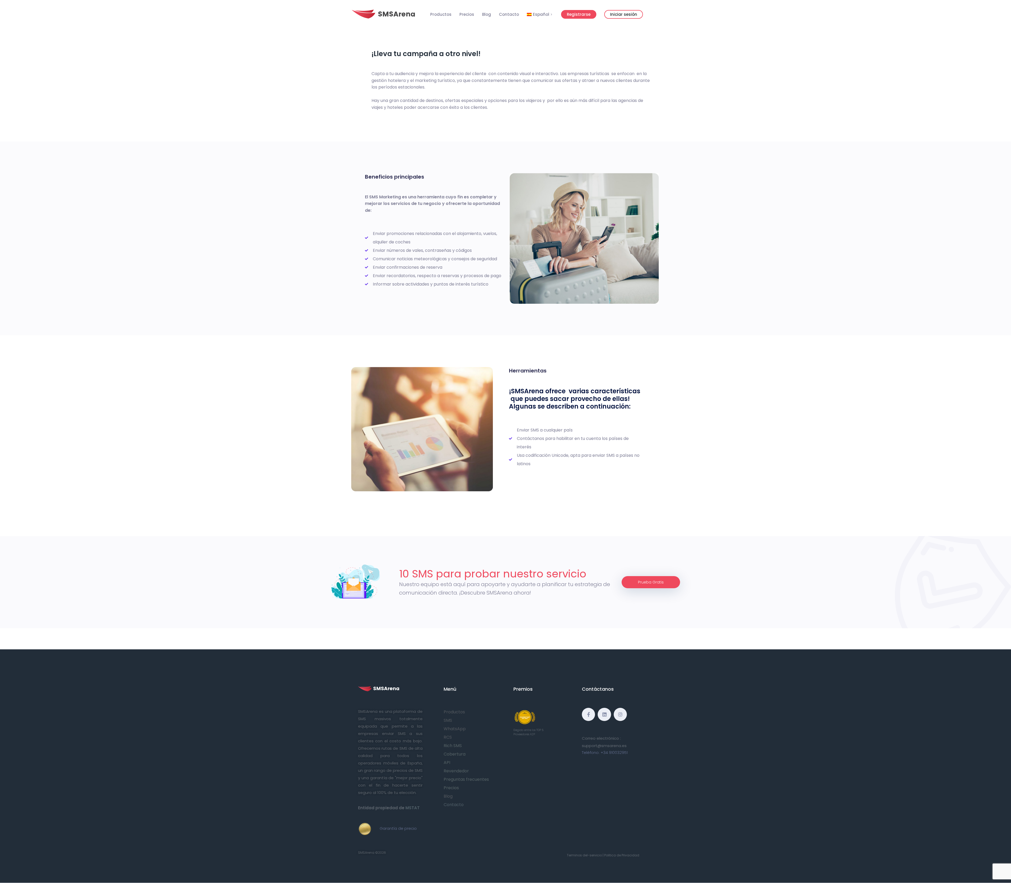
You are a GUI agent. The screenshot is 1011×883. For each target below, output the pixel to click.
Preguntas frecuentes (466, 779)
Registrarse (579, 14)
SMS (448, 720)
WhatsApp (455, 729)
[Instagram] (620, 714)
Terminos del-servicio (584, 855)
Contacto (509, 14)
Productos (441, 14)
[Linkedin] (604, 714)
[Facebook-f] (588, 714)
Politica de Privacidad (621, 855)
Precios (466, 14)
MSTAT (412, 808)
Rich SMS (453, 746)
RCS (448, 737)
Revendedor (456, 771)
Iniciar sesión (623, 14)
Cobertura (454, 754)
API (447, 762)
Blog (486, 14)
